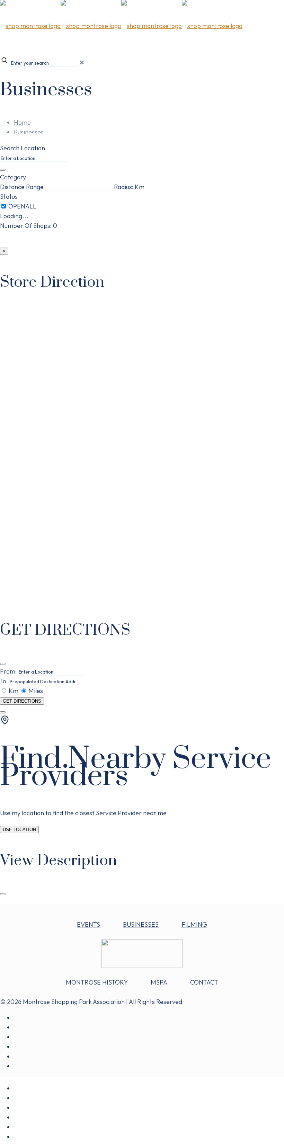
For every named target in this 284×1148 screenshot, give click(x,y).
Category (13, 177)
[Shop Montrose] (121, 26)
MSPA (159, 982)
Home (22, 122)
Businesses (29, 132)
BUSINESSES (141, 924)
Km (13, 691)
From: (8, 671)
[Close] (3, 664)
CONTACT (204, 982)
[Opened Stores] (22, 206)
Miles (35, 691)
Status (9, 197)
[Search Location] (3, 170)
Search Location (22, 148)
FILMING (194, 924)
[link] (82, 62)
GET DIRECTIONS (22, 701)
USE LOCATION (19, 829)
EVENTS (88, 924)
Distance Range (22, 187)
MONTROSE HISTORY (97, 982)
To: (4, 681)
